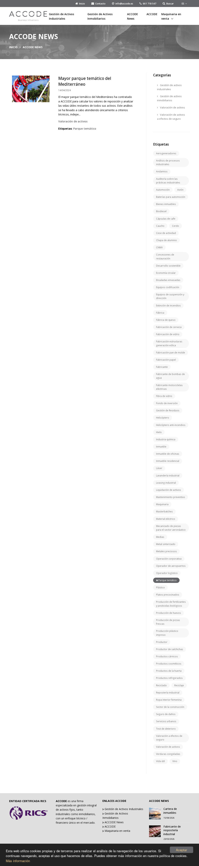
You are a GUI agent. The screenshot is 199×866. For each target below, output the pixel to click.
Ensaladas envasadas (168, 280)
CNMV (159, 247)
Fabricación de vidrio (167, 334)
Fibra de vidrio (164, 396)
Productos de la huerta (169, 670)
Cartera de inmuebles (170, 811)
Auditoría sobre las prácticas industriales (168, 180)
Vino (174, 761)
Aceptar (181, 849)
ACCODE (152, 14)
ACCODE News (132, 16)
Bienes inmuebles (166, 204)
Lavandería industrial (167, 475)
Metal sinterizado (165, 544)
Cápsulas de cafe (165, 218)
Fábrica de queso (165, 320)
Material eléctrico (165, 519)
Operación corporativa (169, 558)
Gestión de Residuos (167, 410)
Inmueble (161, 446)
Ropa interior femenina (169, 699)
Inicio (13, 47)
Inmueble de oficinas (167, 453)
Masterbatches (164, 511)
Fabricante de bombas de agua (170, 375)
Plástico (160, 587)
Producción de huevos (168, 613)
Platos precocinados (167, 594)
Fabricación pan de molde (170, 352)
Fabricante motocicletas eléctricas (169, 387)
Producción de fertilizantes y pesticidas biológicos (171, 603)
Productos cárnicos (167, 656)
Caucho (160, 226)
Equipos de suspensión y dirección (170, 296)
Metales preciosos (166, 551)
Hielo (159, 432)
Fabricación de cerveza (169, 327)
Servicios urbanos (166, 721)
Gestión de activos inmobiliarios (169, 98)
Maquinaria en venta (171, 16)
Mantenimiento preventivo (170, 497)
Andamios (162, 171)
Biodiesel (161, 211)
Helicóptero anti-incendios (170, 425)
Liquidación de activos (168, 490)
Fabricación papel (166, 359)
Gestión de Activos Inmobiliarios (100, 16)
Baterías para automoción (170, 197)
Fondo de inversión (167, 403)
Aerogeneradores (166, 153)
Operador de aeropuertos (171, 566)
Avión (180, 189)
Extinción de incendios (168, 305)
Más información (18, 860)
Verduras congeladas (168, 754)
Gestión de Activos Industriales (61, 16)
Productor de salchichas (169, 649)
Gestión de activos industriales (169, 87)
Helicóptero (162, 417)
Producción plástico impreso (167, 632)
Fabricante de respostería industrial (172, 830)
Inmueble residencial (167, 461)
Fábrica (160, 312)
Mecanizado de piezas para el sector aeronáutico (171, 527)
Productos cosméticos (168, 663)
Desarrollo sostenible (168, 265)
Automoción (163, 189)
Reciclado (161, 685)
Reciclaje (179, 685)
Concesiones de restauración (165, 256)
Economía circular (166, 273)
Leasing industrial (166, 482)
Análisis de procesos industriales (168, 162)
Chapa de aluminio (166, 240)
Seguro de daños (165, 714)
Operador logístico (167, 573)
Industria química (165, 439)
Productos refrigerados (169, 678)
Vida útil (160, 761)
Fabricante (162, 367)
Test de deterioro (166, 728)
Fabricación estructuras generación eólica (169, 343)
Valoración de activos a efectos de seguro (171, 116)
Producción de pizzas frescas (168, 621)
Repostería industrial (167, 692)
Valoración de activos (172, 107)
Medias (160, 537)
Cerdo (175, 226)
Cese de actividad (166, 233)
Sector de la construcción (170, 707)
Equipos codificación (167, 287)
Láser (159, 468)
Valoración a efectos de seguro (169, 737)
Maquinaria (162, 504)
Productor (161, 642)
